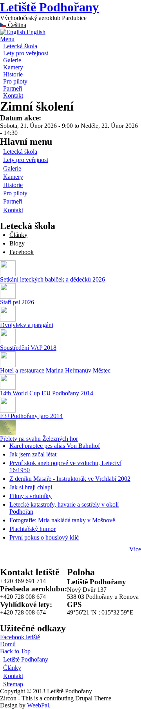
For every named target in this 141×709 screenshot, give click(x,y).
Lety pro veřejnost (25, 53)
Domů (8, 644)
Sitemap (13, 684)
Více (135, 549)
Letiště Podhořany (49, 7)
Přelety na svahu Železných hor (39, 438)
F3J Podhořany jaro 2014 (31, 416)
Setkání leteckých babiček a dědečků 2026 (52, 279)
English (35, 32)
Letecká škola (20, 46)
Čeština (16, 25)
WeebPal (38, 705)
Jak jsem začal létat (32, 454)
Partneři (12, 88)
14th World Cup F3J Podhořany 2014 (46, 393)
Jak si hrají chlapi (30, 487)
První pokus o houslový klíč (44, 537)
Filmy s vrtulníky (30, 496)
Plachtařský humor (32, 528)
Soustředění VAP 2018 (28, 347)
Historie (13, 74)
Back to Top (15, 651)
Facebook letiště (20, 637)
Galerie (12, 60)
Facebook (21, 252)
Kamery (13, 67)
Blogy (17, 243)
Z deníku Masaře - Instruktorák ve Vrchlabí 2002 (69, 478)
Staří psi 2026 (17, 302)
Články (18, 234)
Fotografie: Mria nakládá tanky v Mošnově (62, 520)
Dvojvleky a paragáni (26, 325)
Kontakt (13, 95)
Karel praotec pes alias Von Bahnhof (54, 445)
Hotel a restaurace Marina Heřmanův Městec (55, 370)
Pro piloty (15, 81)
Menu (7, 39)
